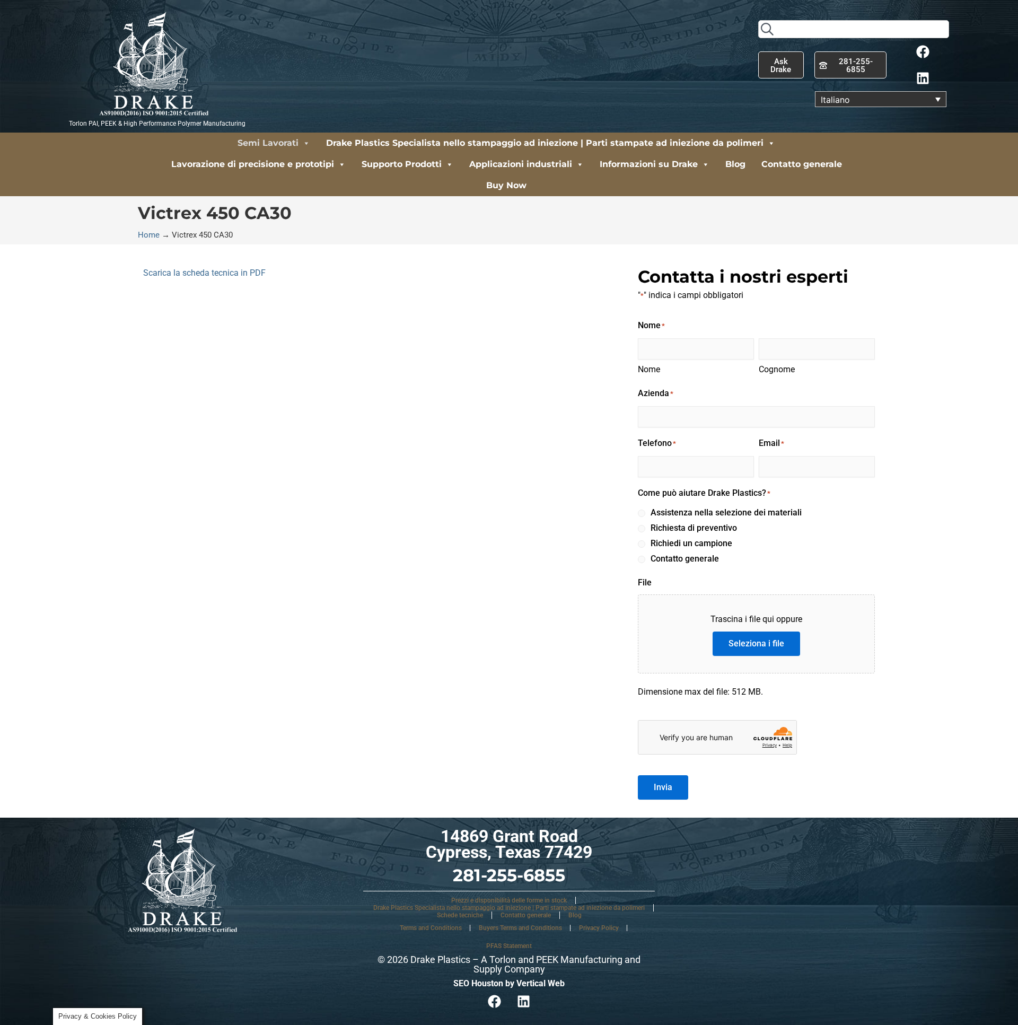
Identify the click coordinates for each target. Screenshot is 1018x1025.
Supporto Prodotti (402, 164)
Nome (649, 369)
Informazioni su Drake (649, 164)
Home (149, 235)
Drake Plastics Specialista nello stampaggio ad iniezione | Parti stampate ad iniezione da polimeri (544, 143)
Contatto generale (801, 164)
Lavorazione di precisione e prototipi (252, 164)
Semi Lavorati (268, 143)
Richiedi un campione (691, 543)
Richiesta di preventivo (694, 528)
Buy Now (506, 185)
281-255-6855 (509, 875)
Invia (663, 787)
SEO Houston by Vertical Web (509, 983)
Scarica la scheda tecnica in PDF (204, 273)
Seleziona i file (756, 643)
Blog (735, 164)
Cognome (777, 369)
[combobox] (853, 29)
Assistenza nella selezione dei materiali (726, 512)
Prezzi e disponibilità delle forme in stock (509, 900)
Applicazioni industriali (520, 164)
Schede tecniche (460, 915)
